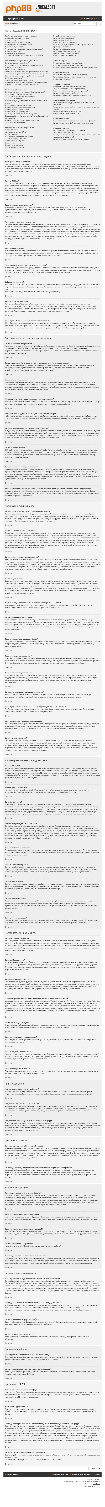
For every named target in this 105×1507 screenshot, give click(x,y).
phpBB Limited (93, 1392)
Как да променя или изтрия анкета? (18, 105)
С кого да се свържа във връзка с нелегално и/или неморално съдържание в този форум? (76, 136)
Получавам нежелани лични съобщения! (68, 65)
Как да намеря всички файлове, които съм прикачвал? (73, 123)
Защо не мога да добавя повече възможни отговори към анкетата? (26, 102)
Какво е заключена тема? (14, 145)
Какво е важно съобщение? (15, 141)
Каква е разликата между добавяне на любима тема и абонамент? (73, 104)
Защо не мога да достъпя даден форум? (20, 107)
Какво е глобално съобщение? (16, 139)
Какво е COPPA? (11, 40)
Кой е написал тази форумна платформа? (69, 131)
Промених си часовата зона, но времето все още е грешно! (27, 72)
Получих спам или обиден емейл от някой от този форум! (75, 67)
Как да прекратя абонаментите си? (66, 113)
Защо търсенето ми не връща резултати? (69, 89)
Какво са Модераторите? (62, 40)
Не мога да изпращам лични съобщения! (68, 63)
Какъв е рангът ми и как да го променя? (19, 80)
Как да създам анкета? (13, 99)
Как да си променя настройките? (17, 63)
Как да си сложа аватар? (14, 78)
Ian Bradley (96, 1479)
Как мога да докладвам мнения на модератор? (22, 114)
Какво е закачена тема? (13, 143)
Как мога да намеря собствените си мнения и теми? (72, 95)
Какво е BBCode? (11, 130)
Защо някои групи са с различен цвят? (67, 51)
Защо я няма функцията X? (63, 133)
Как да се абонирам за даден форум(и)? (68, 111)
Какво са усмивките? (12, 134)
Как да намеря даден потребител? (66, 93)
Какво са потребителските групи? (65, 43)
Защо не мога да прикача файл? (17, 110)
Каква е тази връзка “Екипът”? (64, 56)
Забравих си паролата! (13, 51)
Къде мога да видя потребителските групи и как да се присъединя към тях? (73, 46)
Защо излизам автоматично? (15, 53)
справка (81, 1428)
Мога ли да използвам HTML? (16, 132)
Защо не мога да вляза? (14, 47)
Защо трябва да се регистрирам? (17, 38)
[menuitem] (21, 19)
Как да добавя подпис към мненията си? (20, 96)
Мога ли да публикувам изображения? (19, 136)
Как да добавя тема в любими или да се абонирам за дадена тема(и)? (76, 108)
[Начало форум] (19, 9)
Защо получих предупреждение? (17, 112)
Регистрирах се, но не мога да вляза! (18, 45)
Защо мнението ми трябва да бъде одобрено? (22, 120)
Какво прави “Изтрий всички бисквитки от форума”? (24, 56)
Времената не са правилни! (15, 70)
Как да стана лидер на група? (64, 49)
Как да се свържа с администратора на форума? (71, 139)
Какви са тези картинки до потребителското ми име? (24, 76)
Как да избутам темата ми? (15, 122)
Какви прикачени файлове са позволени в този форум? (74, 121)
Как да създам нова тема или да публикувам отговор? (25, 92)
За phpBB (16, 1397)
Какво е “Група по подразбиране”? (66, 53)
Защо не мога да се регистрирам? (17, 43)
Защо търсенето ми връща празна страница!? (70, 91)
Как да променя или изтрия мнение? (18, 94)
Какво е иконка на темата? (15, 147)
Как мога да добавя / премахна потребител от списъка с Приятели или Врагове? (74, 78)
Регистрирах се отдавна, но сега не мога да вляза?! (24, 49)
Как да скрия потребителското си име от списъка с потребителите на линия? (24, 66)
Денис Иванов (96, 1484)
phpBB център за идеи (25, 1411)
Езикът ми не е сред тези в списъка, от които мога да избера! (28, 74)
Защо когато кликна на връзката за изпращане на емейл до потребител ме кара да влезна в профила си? (27, 83)
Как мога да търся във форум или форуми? (69, 87)
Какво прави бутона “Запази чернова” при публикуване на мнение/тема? (26, 117)
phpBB (75, 1482)
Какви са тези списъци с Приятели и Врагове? (70, 75)
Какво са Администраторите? (64, 38)
